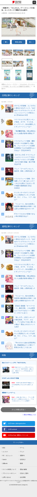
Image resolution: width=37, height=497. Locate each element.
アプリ (15, 84)
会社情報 (23, 477)
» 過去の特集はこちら (29, 414)
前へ (6, 42)
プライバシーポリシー (9, 473)
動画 (21, 463)
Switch (4, 459)
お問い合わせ (6, 477)
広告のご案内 (24, 473)
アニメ (22, 451)
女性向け (23, 459)
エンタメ (5, 451)
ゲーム (22, 447)
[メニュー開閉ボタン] (34, 2)
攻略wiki (4, 463)
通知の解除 (23, 469)
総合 (3, 447)
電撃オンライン (6, 84)
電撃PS (22, 455)
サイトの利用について (9, 469)
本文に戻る (18, 42)
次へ (30, 42)
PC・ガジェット (7, 455)
